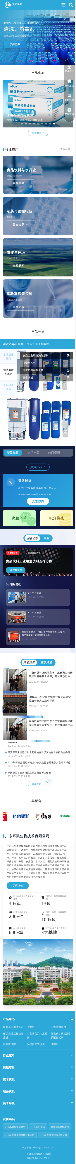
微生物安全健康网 (14, 1137)
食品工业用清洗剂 (13, 1030)
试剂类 (53, 1047)
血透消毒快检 (56, 1030)
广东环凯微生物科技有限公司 (43, 1137)
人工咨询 (37, 501)
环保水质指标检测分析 (13, 1038)
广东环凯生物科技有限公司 (18, 1145)
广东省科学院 (38, 1129)
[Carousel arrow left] (9, 104)
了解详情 (18, 885)
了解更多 (15, 44)
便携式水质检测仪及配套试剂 (59, 1038)
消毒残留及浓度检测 (36, 1038)
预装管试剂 (9, 1047)
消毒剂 (30, 1030)
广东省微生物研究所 (15, 1129)
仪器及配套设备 (35, 1047)
